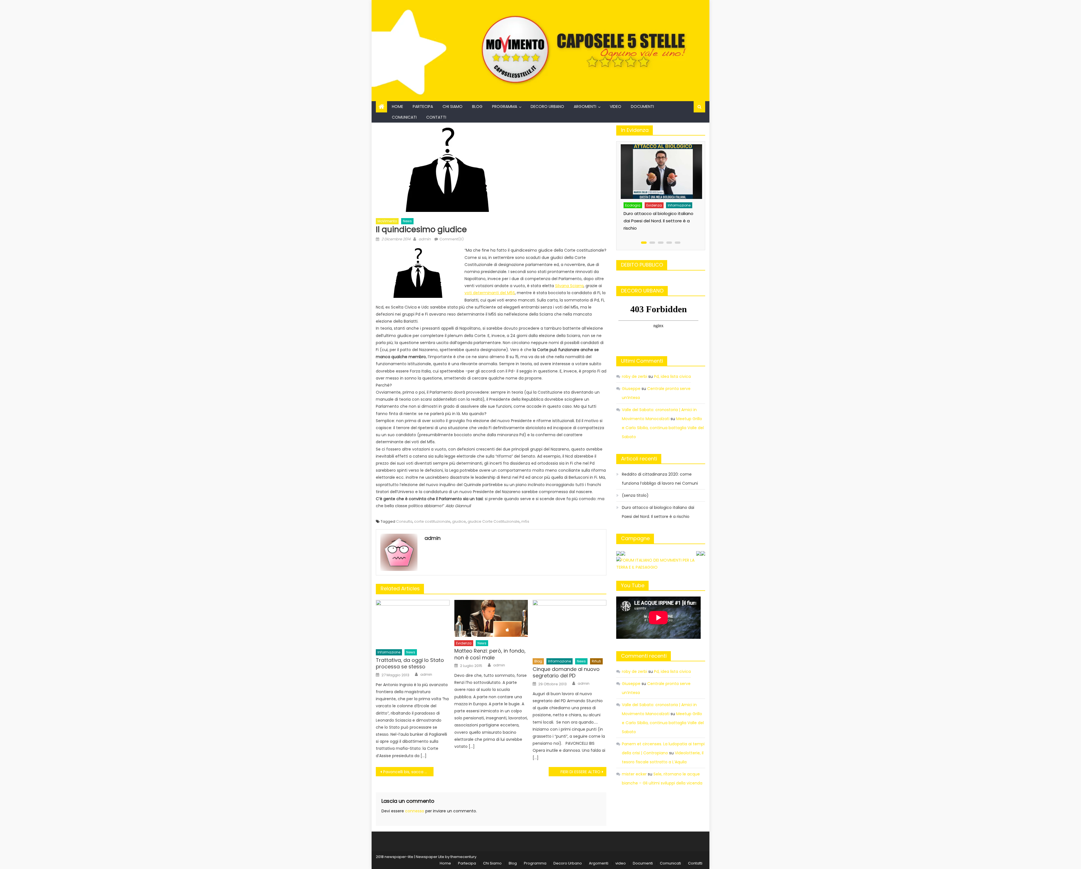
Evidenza (464, 643)
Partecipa (423, 106)
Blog (477, 106)
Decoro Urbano (547, 106)
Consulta (404, 521)
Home (397, 106)
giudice (459, 521)
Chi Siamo (453, 106)
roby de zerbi (634, 376)
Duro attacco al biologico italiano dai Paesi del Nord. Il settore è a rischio (658, 220)
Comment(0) (451, 239)
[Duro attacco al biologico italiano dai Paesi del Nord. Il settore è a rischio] (662, 171)
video (615, 106)
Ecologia (632, 205)
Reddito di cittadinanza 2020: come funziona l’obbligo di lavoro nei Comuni (660, 478)
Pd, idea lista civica (672, 376)
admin (424, 239)
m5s (525, 521)
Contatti (436, 117)
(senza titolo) (635, 495)
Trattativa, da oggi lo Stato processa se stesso (410, 663)
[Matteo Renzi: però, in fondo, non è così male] (491, 618)
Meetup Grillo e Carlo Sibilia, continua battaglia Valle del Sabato (663, 428)
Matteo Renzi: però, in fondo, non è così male (490, 654)
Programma (504, 106)
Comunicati (404, 117)
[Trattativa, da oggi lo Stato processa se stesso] (413, 623)
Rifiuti (596, 661)
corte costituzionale (432, 521)
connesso (414, 811)
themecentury (463, 856)
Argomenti (585, 106)
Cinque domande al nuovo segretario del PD (566, 672)
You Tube (632, 585)
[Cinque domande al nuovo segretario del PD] (569, 627)
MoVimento (387, 221)
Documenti (642, 106)
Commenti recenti (644, 655)
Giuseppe (631, 388)
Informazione (389, 652)
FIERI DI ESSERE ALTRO (580, 772)
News (407, 221)
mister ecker (634, 774)
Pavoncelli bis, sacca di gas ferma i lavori (408, 772)
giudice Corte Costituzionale (494, 521)
